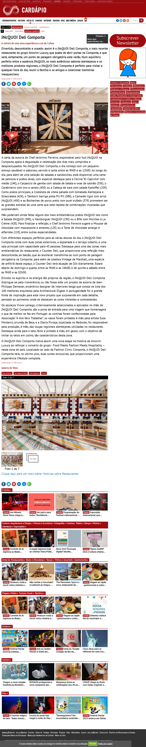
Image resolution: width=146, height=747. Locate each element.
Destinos (39, 593)
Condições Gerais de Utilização (14, 735)
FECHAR (92, 743)
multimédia (19, 31)
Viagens (46, 732)
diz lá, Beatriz (21, 732)
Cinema (70, 523)
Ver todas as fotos (20, 373)
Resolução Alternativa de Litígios (41, 735)
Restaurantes (17, 559)
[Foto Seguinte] (86, 415)
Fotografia (59, 523)
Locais (83, 732)
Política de (105, 743)
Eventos (6, 489)
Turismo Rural (26, 593)
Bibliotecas (138, 85)
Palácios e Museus (120, 89)
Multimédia (75, 732)
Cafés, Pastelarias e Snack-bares (126, 95)
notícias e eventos (32, 31)
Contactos (104, 732)
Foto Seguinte (34, 373)
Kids (63, 20)
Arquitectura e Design (20, 523)
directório (9, 31)
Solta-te (39, 732)
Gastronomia (80, 559)
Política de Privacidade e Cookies (122, 732)
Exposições (19, 526)
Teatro (79, 523)
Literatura (6, 526)
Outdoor (47, 20)
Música (96, 523)
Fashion (56, 20)
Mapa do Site (60, 735)
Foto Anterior (7, 373)
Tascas (49, 559)
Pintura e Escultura (43, 523)
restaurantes (17, 27)
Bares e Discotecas (35, 559)
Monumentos (137, 89)
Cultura (31, 732)
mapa (43, 31)
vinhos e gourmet (30, 27)
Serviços (115, 102)
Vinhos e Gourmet (63, 559)
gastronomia (44, 27)
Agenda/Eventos (9, 20)
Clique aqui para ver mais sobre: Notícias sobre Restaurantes (39, 474)
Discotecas (116, 85)
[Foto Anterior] (22, 415)
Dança (87, 523)
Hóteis (13, 593)
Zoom (44, 373)
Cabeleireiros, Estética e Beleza (126, 99)
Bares (133, 82)
